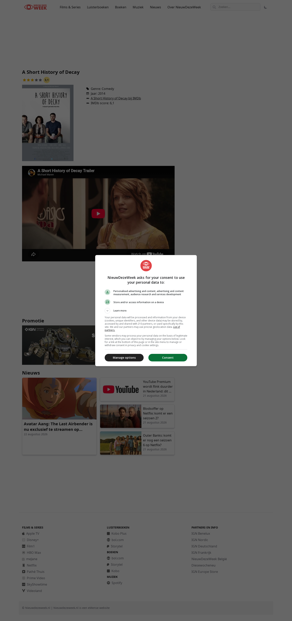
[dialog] (146, 310)
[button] (146, 310)
